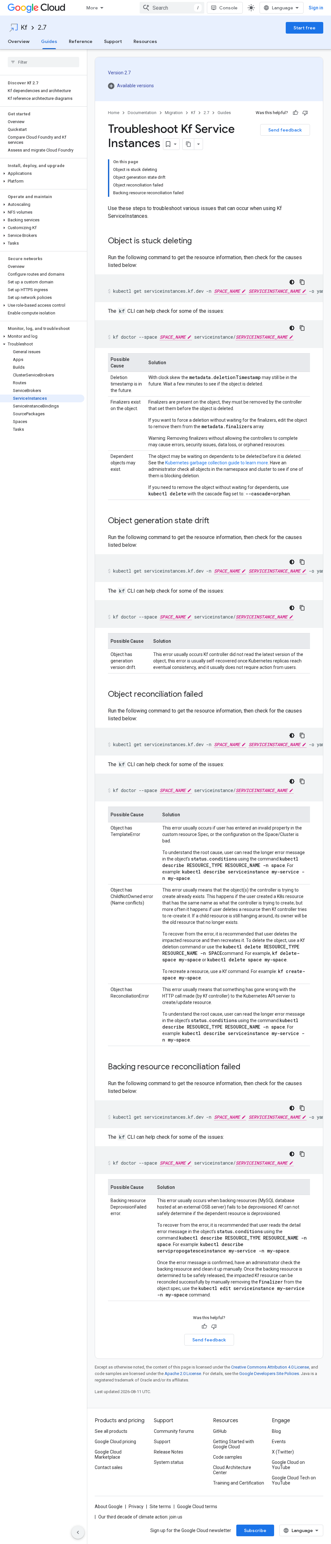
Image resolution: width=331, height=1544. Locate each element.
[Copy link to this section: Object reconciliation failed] (209, 695)
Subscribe (255, 1530)
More (92, 8)
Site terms (160, 1506)
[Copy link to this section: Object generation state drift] (215, 521)
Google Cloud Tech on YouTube (294, 1480)
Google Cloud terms (197, 1506)
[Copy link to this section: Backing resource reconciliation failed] (246, 1067)
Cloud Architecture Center (232, 1470)
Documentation (142, 112)
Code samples (227, 1457)
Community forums (174, 1431)
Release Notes (168, 1451)
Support (113, 41)
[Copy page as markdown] (188, 144)
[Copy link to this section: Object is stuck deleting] (198, 241)
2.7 (42, 28)
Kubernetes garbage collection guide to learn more (216, 462)
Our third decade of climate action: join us (140, 1516)
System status (169, 1462)
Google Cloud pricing (115, 1441)
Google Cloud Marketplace (108, 1454)
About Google (109, 1506)
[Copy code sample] (302, 282)
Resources (145, 41)
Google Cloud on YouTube (288, 1465)
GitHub (220, 1431)
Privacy (136, 1506)
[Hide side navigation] (77, 1532)
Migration (174, 112)
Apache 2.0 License (183, 1373)
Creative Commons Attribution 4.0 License (270, 1367)
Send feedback (285, 130)
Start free (304, 28)
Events (279, 1441)
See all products (111, 1431)
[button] (42, 173)
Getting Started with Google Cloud (233, 1444)
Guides (49, 41)
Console (228, 8)
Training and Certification (238, 1483)
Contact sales (109, 1467)
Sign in (316, 7)
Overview (18, 41)
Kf (24, 28)
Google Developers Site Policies (269, 1373)
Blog (276, 1431)
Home (113, 112)
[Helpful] (295, 113)
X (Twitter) (283, 1451)
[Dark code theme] (292, 282)
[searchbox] (43, 62)
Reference (80, 41)
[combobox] (172, 8)
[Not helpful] (305, 113)
